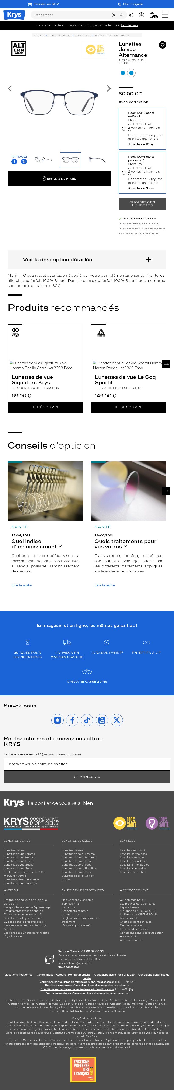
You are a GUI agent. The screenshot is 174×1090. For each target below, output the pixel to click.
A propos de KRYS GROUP (138, 910)
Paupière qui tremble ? (76, 925)
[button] (152, 15)
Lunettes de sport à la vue (20, 882)
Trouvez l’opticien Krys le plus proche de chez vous (127, 1040)
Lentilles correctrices (133, 853)
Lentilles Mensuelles (133, 868)
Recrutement (128, 918)
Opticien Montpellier (21, 1003)
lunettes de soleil (65, 1021)
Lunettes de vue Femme (19, 853)
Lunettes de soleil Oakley (78, 875)
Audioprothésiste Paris (75, 1007)
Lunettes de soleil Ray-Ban (79, 868)
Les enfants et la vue (75, 910)
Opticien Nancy (48, 1007)
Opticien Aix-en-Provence (126, 1003)
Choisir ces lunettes (142, 203)
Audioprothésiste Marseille (107, 1010)
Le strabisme (70, 914)
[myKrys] (132, 15)
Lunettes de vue (59, 35)
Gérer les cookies (131, 939)
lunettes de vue (43, 1021)
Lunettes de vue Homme (19, 857)
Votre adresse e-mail (42, 754)
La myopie (68, 907)
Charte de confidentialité (136, 921)
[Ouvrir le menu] (165, 15)
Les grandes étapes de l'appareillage (27, 907)
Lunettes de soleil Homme (78, 857)
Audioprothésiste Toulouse (109, 1007)
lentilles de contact (20, 1021)
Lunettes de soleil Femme (78, 853)
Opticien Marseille (96, 1003)
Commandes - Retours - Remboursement (63, 974)
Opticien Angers (25, 1007)
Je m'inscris (87, 777)
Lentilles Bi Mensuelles (134, 864)
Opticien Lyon (61, 1000)
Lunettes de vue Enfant (19, 861)
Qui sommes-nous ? (133, 899)
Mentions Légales (131, 925)
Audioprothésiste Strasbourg (69, 1010)
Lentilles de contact (132, 850)
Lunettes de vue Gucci (18, 868)
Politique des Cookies (134, 929)
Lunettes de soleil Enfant (78, 861)
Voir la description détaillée (57, 259)
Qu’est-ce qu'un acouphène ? (22, 914)
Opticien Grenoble (71, 1003)
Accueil (39, 35)
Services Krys (71, 903)
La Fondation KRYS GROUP (138, 914)
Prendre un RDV (46, 4)
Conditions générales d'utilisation (141, 932)
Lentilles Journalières (133, 861)
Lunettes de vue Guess (18, 864)
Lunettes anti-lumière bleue (21, 879)
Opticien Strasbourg (134, 1000)
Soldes (66, 879)
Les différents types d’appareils (24, 910)
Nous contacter (68, 967)
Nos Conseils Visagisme (77, 899)
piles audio (86, 1021)
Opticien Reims (155, 1003)
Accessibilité (128, 936)
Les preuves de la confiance (137, 903)
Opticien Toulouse (38, 1000)
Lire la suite (21, 585)
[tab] (123, 73)
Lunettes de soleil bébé (76, 864)
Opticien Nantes (109, 1000)
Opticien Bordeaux (84, 1000)
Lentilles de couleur (132, 857)
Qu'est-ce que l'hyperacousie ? (23, 918)
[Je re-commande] (142, 14)
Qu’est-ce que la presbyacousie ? (25, 921)
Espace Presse (129, 907)
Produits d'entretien (133, 872)
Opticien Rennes (47, 1003)
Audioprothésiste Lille (143, 1007)
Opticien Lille (158, 1000)
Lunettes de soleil (73, 850)
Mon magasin (133, 4)
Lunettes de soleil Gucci (77, 872)
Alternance (82, 35)
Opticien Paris (15, 1000)
